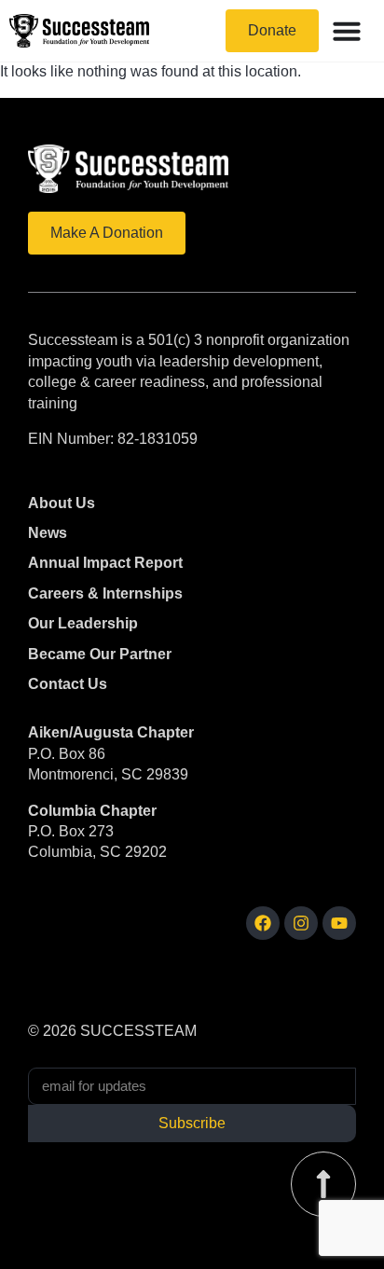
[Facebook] (263, 923)
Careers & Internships (105, 593)
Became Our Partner (99, 654)
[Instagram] (301, 923)
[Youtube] (339, 923)
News (47, 533)
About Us (61, 503)
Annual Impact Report (105, 563)
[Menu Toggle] (347, 30)
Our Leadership (83, 623)
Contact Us (67, 684)
